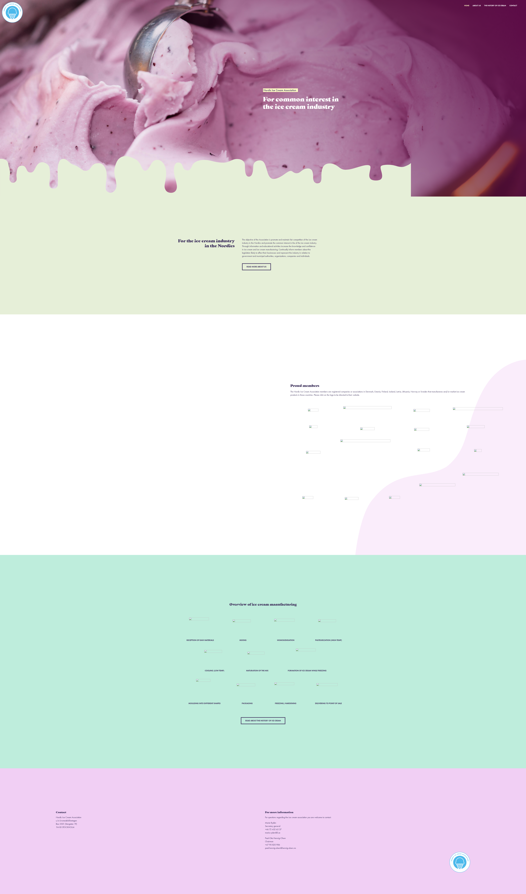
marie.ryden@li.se (272, 832)
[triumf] (351, 498)
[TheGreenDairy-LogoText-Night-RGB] (365, 440)
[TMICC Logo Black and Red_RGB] (367, 407)
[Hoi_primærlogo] (313, 426)
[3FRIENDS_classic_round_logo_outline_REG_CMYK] (307, 497)
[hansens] (313, 451)
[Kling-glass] (424, 449)
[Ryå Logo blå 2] (437, 484)
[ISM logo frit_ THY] (481, 473)
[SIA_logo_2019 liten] (313, 409)
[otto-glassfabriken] (478, 450)
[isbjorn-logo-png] (476, 426)
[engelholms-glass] (394, 497)
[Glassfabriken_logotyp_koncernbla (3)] (478, 408)
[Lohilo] (421, 429)
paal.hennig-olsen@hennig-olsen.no (280, 848)
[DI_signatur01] (421, 410)
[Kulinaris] (367, 428)
